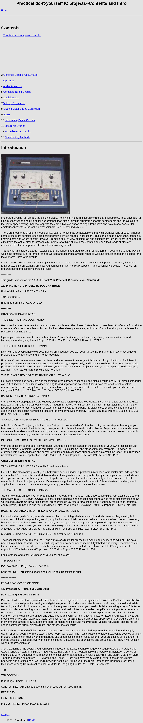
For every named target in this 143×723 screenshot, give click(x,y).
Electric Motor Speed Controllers (22, 108)
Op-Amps (8, 80)
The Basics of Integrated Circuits (22, 35)
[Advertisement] (71, 55)
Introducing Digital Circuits (20, 120)
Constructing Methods (17, 137)
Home (4, 10)
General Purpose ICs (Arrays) (20, 74)
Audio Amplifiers (12, 86)
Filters (6, 114)
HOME (31, 720)
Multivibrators (11, 97)
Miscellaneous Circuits (18, 131)
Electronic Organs (15, 125)
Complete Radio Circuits (17, 91)
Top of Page (5, 715)
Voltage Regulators (14, 103)
